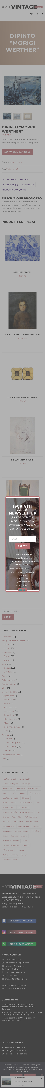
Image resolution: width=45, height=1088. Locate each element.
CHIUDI (22, 590)
